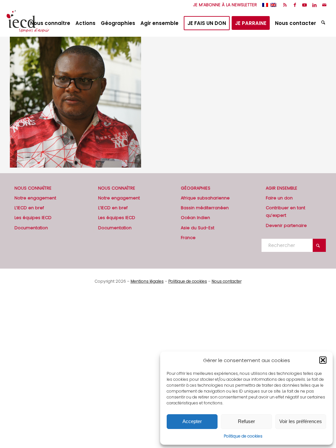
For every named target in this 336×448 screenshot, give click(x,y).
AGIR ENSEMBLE (281, 188)
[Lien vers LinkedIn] (314, 5)
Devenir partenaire (286, 225)
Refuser (246, 421)
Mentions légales (147, 281)
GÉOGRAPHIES (195, 188)
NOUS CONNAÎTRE (33, 188)
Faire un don (279, 198)
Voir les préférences (300, 421)
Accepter (192, 421)
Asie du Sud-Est (197, 228)
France (188, 237)
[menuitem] (223, 5)
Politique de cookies (243, 436)
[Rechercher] (324, 23)
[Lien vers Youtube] (304, 5)
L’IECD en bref (29, 208)
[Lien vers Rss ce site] (285, 5)
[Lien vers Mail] (324, 5)
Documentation (31, 228)
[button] (323, 360)
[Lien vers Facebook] (295, 5)
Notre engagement (35, 198)
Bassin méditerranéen (205, 208)
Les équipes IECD (33, 217)
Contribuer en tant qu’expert (285, 211)
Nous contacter (227, 281)
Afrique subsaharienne (205, 198)
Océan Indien (195, 217)
